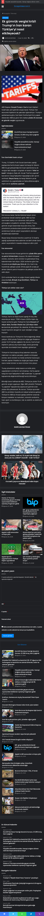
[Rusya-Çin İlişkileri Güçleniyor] (7, 801)
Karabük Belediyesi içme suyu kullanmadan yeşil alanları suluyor (28, 781)
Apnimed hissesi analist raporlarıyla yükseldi (19, 734)
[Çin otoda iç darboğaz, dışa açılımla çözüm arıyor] (32, 549)
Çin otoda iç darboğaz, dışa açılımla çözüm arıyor (31, 559)
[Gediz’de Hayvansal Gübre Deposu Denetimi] (7, 728)
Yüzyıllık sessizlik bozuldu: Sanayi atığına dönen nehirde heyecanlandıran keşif (26, 144)
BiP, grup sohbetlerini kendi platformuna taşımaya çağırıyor (31, 512)
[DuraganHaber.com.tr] (22, 6)
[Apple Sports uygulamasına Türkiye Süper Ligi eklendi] (11, 549)
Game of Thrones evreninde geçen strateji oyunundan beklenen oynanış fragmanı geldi (11, 501)
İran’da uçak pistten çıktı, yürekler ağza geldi (19, 719)
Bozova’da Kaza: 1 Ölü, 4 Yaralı (26, 771)
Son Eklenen (22, 645)
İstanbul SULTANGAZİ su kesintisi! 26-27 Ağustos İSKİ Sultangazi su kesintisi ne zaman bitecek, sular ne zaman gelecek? (21, 662)
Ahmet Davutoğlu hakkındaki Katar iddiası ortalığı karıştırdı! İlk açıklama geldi (28, 682)
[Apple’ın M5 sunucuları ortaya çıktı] (11, 524)
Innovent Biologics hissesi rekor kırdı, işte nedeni (20, 705)
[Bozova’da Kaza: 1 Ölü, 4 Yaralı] (7, 773)
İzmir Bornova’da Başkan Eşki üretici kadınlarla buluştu (28, 711)
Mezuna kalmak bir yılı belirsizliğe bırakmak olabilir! (27, 808)
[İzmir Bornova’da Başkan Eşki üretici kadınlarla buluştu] (7, 713)
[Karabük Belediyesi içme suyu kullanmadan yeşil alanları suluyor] (7, 783)
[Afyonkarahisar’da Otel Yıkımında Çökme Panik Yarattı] (7, 792)
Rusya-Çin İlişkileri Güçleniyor (26, 798)
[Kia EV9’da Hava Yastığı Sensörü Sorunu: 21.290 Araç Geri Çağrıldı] (7, 134)
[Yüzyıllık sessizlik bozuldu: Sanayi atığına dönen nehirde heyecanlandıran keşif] (7, 144)
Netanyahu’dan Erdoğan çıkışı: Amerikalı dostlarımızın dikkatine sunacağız (17, 764)
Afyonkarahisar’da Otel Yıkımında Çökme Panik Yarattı (27, 790)
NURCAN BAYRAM (10, 38)
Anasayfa (6, 13)
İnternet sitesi (6, 619)
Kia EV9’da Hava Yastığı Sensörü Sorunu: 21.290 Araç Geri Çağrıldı (27, 652)
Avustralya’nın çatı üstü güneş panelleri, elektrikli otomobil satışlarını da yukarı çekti (32, 535)
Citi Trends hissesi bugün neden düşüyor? (17, 740)
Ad (3, 604)
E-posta (5, 611)
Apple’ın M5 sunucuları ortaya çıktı (10, 533)
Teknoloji (13, 13)
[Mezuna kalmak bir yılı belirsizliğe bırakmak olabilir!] (7, 810)
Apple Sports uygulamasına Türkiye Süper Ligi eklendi (10, 559)
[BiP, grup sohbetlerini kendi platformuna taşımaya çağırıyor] (32, 502)
